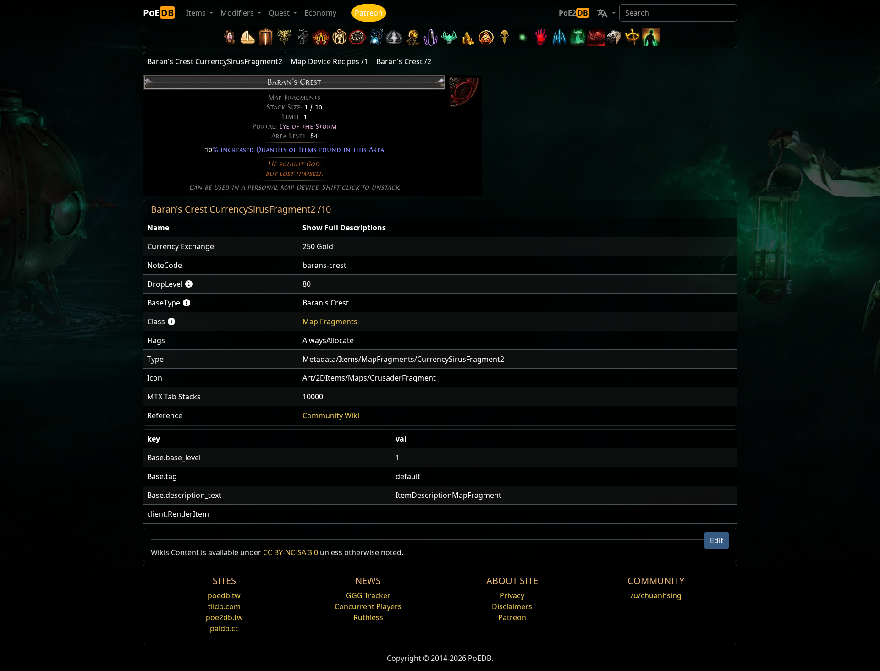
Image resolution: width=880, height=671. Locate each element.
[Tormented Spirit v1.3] (577, 37)
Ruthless (368, 617)
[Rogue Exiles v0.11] (651, 37)
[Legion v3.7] (431, 37)
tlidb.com (224, 606)
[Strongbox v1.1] (614, 37)
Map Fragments (330, 321)
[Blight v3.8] (412, 37)
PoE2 (573, 13)
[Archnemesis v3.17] (284, 37)
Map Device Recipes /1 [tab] (329, 61)
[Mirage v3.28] (229, 37)
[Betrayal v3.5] (449, 37)
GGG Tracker (368, 595)
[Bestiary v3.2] (504, 37)
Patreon (369, 13)
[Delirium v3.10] (394, 37)
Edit (716, 540)
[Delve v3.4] (467, 37)
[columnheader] (221, 227)
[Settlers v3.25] (247, 37)
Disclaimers (512, 606)
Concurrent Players (368, 606)
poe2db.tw (224, 617)
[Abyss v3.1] (522, 37)
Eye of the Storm (308, 126)
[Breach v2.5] (541, 37)
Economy (320, 13)
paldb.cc (224, 628)
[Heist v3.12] (357, 37)
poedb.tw (224, 595)
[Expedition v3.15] (302, 37)
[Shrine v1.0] (632, 37)
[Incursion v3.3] (486, 37)
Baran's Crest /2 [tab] (403, 61)
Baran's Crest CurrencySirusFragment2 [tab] (214, 61)
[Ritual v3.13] (339, 37)
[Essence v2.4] (559, 37)
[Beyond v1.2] (596, 37)
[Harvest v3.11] (376, 37)
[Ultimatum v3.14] (321, 37)
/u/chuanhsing (656, 595)
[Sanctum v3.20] (266, 37)
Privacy (512, 595)
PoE (158, 12)
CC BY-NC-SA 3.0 (290, 552)
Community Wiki (330, 415)
